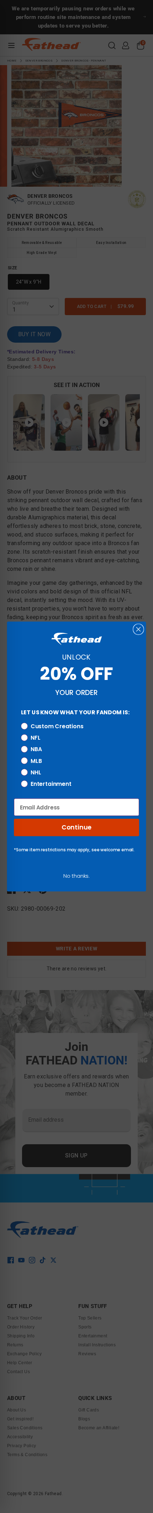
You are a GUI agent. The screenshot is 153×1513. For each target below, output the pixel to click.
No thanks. (76, 876)
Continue (76, 827)
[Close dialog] (138, 629)
